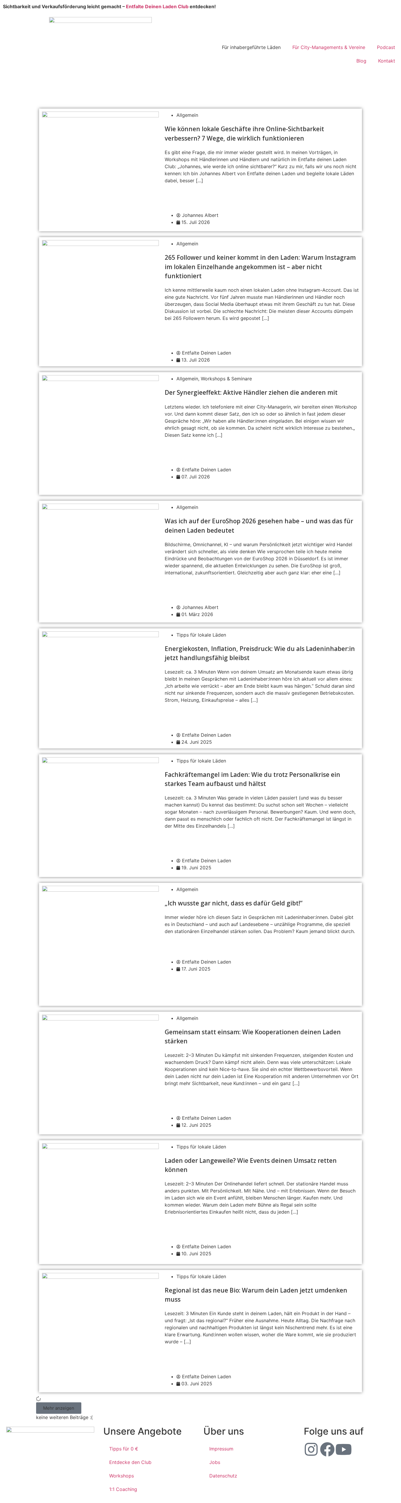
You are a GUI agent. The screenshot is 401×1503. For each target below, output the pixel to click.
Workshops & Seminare (226, 379)
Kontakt (386, 61)
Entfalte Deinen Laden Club (157, 6)
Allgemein (187, 115)
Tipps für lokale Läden (201, 635)
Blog (361, 61)
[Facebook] (327, 1449)
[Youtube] (343, 1449)
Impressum (221, 1449)
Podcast (386, 47)
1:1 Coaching (123, 1489)
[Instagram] (311, 1449)
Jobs (214, 1462)
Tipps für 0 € (123, 1449)
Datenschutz (223, 1476)
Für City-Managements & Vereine (328, 47)
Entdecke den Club (130, 1462)
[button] (58, 1408)
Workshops (121, 1476)
